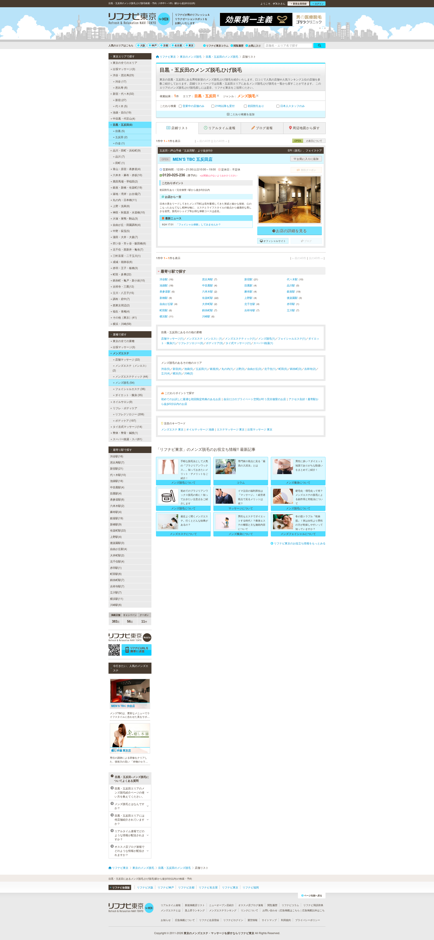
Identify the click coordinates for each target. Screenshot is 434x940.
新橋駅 (164, 298)
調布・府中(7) (121, 299)
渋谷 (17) (120, 81)
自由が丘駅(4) (118, 549)
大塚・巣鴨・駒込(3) (125, 218)
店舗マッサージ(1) (172, 338)
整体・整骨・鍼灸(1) (125, 433)
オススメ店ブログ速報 (250, 905)
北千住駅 (249, 304)
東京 (191, 45)
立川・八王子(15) (123, 293)
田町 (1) (120, 163)
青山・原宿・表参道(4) (127, 169)
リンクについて (249, 910)
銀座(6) (214, 369)
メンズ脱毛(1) (266, 338)
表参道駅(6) (117, 499)
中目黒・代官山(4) (124, 118)
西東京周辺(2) (121, 305)
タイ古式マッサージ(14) (127, 426)
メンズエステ (121, 353)
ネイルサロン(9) (122, 402)
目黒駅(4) (116, 493)
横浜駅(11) (116, 598)
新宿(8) (177, 369)
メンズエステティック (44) (131, 376)
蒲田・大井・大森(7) (125, 237)
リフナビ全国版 (121, 887)
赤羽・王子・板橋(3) (125, 268)
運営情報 (252, 920)
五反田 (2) (121, 137)
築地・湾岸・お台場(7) (127, 194)
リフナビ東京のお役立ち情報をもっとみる (300, 543)
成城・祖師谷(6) (122, 262)
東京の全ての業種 (123, 341)
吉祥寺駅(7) (117, 586)
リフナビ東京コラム (217, 45)
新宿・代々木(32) (123, 93)
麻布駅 (248, 291)
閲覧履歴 (238, 45)
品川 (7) (120, 156)
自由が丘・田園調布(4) (127, 225)
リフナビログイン (233, 920)
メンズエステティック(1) (240, 338)
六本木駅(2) (117, 506)
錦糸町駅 (207, 310)
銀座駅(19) (116, 518)
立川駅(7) (116, 592)
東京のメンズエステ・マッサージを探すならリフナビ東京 (219, 933)
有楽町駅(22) (118, 530)
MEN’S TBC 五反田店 (187, 159)
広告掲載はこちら (290, 910)
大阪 (142, 45)
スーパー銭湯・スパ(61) (127, 439)
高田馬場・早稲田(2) (125, 181)
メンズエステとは (171, 910)
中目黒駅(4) (117, 487)
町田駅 (164, 310)
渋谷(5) (165, 369)
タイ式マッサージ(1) (238, 343)
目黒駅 (248, 285)
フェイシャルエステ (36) (130, 389)
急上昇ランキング (195, 910)
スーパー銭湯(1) (263, 343)
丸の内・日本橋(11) (125, 200)
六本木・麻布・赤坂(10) (127, 175)
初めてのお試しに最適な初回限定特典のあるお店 (191, 399)
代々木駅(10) (118, 475)
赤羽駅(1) (116, 567)
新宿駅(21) (116, 468)
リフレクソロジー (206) (129, 414)
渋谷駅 (164, 279)
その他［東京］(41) (125, 317)
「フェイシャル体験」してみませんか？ (198, 224)
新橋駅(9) (116, 524)
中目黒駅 (207, 285)
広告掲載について (185, 920)
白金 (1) (120, 143)
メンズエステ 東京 (172, 429)
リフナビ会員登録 (209, 920)
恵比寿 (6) (121, 87)
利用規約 (286, 920)
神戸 (154, 45)
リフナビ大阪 (145, 887)
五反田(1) (201, 369)
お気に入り (254, 45)
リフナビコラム (290, 905)
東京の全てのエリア (125, 62)
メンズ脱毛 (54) (124, 382)
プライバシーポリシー (307, 920)
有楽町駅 (207, 298)
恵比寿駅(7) (117, 462)
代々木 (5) (121, 106)
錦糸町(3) (296, 369)
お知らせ (166, 920)
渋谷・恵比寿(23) (123, 75)
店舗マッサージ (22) (127, 359)
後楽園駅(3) (117, 543)
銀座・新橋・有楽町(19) (127, 187)
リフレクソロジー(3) (190, 343)
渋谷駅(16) (116, 456)
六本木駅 (207, 291)
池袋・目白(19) (122, 112)
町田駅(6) (116, 574)
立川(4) (165, 373)
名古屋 (178, 45)
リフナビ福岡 (251, 887)
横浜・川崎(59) (122, 324)
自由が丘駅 (166, 304)
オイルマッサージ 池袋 (200, 429)
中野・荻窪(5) (121, 231)
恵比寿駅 (207, 279)
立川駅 (291, 310)
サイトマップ (269, 920)
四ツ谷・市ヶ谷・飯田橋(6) (129, 243)
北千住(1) (270, 369)
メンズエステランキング (222, 910)
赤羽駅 (291, 304)
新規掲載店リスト (195, 905)
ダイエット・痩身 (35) (129, 395)
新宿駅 (248, 279)
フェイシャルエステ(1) (292, 338)
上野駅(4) (116, 536)
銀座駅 (291, 291)
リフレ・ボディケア (125, 408)
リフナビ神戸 (166, 887)
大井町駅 (207, 304)
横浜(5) (177, 373)
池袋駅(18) (116, 481)
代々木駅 (292, 279)
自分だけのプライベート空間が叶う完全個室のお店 (255, 399)
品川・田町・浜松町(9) (127, 150)
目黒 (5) (120, 131)
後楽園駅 (292, 298)
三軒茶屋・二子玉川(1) (127, 255)
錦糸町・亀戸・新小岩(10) (129, 280)
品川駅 (291, 285)
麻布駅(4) (116, 512)
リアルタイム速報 (171, 905)
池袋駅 (164, 285)
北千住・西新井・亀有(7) (128, 249)
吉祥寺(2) (310, 369)
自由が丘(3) (254, 369)
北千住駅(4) (117, 561)
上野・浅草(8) (121, 206)
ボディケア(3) (214, 343)
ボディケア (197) (125, 420)
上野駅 (248, 298)
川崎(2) (188, 373)
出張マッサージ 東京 (259, 429)
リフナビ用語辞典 (313, 905)
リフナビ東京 (230, 887)
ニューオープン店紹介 (221, 905)
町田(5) (282, 369)
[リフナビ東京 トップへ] (139, 19)
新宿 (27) (120, 100)
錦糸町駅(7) (117, 580)
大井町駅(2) (117, 555)
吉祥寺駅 (249, 310)
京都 (165, 45)
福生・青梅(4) (121, 311)
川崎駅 (206, 316)
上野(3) (240, 369)
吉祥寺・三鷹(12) (123, 286)
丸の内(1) (227, 369)
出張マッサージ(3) (124, 69)
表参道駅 (165, 291)
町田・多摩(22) (122, 274)
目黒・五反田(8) (122, 125)
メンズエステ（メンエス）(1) (204, 338)
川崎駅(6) (116, 605)
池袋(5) (188, 369)
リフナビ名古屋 (208, 887)
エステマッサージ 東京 (231, 429)
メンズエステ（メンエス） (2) (130, 368)
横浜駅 (164, 316)
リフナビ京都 (186, 887)
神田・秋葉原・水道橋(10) (129, 212)
